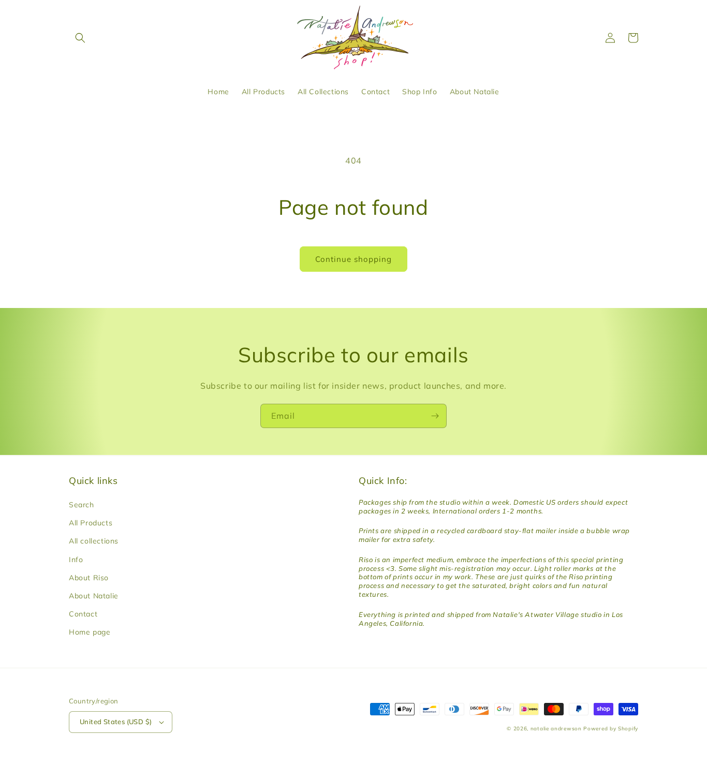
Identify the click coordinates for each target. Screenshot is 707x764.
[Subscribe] (434, 416)
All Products (90, 522)
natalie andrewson (556, 728)
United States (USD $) (116, 721)
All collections (94, 541)
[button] (80, 37)
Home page (89, 632)
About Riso (89, 577)
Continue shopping (353, 259)
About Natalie (94, 595)
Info (76, 559)
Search (81, 504)
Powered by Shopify (610, 728)
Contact (83, 614)
